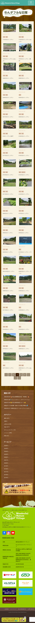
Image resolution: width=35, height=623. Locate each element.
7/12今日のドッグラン (8, 39)
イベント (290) (8, 433)
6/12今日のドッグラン (24, 174)
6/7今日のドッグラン (24, 213)
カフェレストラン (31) (10, 430)
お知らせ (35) (7, 424)
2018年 (6, 469)
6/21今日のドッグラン (8, 117)
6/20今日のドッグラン (24, 117)
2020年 (6, 463)
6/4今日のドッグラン (24, 232)
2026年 (6, 445)
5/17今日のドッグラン (8, 310)
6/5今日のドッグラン (8, 232)
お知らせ (23, 172)
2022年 (6, 457)
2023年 (6, 454)
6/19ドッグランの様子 (8, 136)
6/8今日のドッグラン (8, 213)
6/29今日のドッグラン (8, 78)
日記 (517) (7, 427)
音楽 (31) (6, 435)
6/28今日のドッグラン (24, 78)
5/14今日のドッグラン (8, 329)
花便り (6, 421)
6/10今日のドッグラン (24, 194)
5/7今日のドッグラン (8, 348)
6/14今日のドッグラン (8, 174)
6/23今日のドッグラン (24, 97)
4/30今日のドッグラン (24, 348)
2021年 (6, 460)
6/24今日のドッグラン (8, 97)
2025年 (6, 448)
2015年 (6, 477)
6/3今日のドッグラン (8, 252)
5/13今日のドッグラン (24, 329)
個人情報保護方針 (22, 609)
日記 (4, 37)
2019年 (6, 466)
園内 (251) (7, 418)
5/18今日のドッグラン (24, 290)
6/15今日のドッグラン (24, 155)
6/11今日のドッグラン (8, 194)
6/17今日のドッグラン (8, 155)
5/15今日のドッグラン (24, 310)
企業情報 (6, 609)
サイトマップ (13, 609)
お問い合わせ (31, 609)
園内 (6, 37)
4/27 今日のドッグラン (8, 368)
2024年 (6, 451)
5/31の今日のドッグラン (8, 271)
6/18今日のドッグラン (24, 136)
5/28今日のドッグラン (8, 290)
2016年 (6, 474)
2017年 (6, 471)
